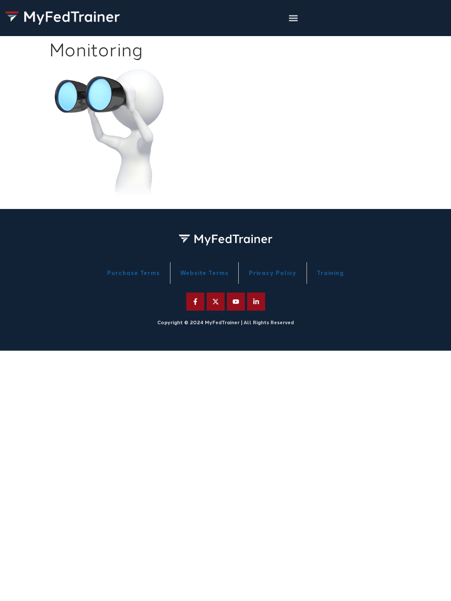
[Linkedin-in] (256, 302)
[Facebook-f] (195, 302)
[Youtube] (236, 302)
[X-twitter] (216, 302)
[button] (293, 18)
